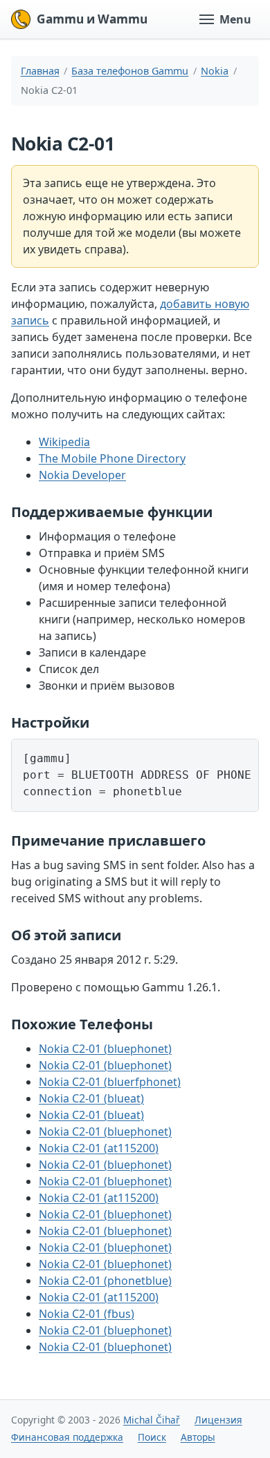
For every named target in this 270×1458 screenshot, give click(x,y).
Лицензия (218, 1419)
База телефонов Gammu (129, 70)
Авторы (198, 1437)
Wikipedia (64, 441)
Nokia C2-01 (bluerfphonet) (110, 1081)
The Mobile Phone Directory (112, 458)
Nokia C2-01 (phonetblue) (105, 1280)
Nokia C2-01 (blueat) (91, 1098)
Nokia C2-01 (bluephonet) (105, 1048)
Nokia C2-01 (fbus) (86, 1313)
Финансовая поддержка (67, 1437)
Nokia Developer (82, 475)
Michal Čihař (151, 1419)
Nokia (214, 70)
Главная (40, 70)
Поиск (152, 1437)
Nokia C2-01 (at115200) (99, 1148)
